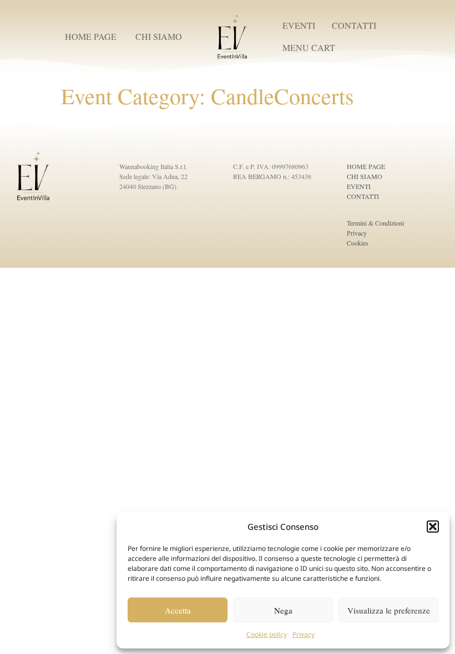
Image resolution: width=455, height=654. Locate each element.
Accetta (178, 610)
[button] (432, 526)
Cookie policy (266, 634)
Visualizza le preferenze (388, 610)
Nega (283, 610)
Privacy (303, 634)
